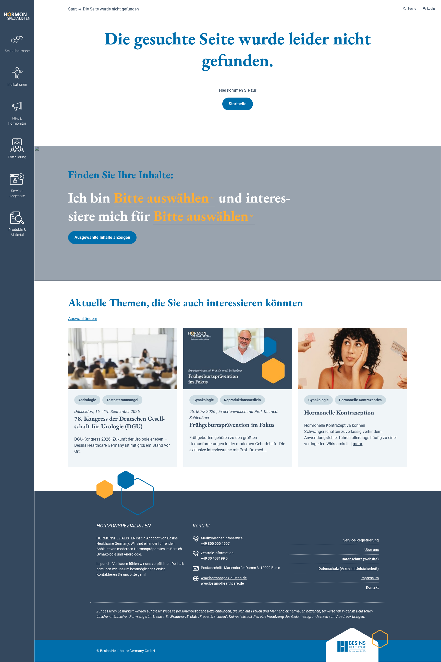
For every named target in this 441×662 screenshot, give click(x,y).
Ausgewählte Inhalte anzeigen (102, 237)
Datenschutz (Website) (360, 559)
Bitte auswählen (161, 198)
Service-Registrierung (361, 540)
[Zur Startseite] (17, 13)
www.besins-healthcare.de (222, 583)
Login (431, 8)
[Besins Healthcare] (347, 651)
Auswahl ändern (82, 318)
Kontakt (372, 587)
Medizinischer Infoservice (222, 538)
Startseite (238, 103)
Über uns (371, 550)
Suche (412, 8)
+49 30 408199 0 (214, 558)
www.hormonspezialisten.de (224, 578)
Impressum (370, 578)
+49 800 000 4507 (215, 543)
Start (72, 9)
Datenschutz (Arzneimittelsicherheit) (348, 568)
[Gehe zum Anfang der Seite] (432, 653)
